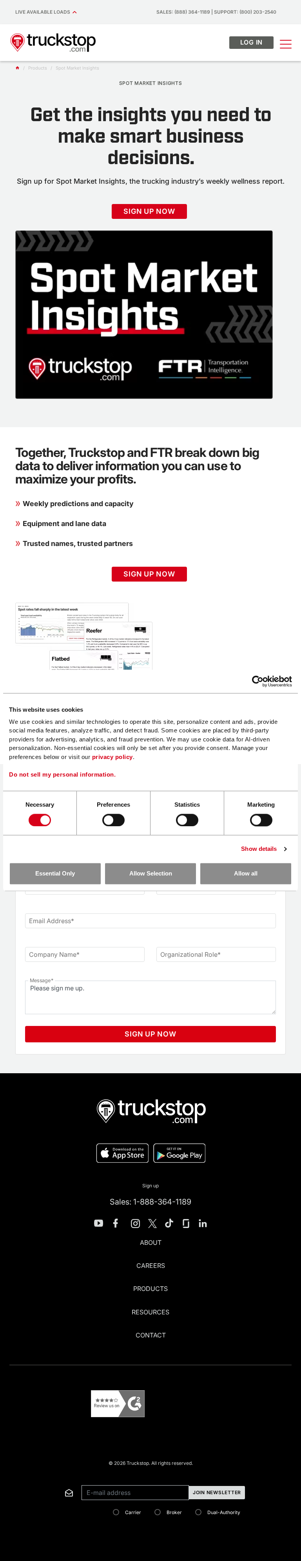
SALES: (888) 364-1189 (183, 12)
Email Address (51, 921)
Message (41, 980)
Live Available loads (44, 12)
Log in (251, 42)
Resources (150, 1312)
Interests (20, 1476)
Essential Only (55, 873)
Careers (150, 1265)
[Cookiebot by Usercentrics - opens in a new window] (257, 681)
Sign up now (149, 211)
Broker (174, 1512)
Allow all (245, 873)
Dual (223, 1512)
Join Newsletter (217, 1492)
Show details (259, 848)
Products (150, 1288)
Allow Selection (150, 873)
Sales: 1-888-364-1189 (150, 1202)
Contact (151, 1335)
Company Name (54, 954)
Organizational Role (190, 954)
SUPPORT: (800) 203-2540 (245, 12)
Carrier (133, 1512)
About (150, 1242)
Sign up (150, 1186)
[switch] (113, 820)
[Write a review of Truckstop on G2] (118, 1403)
